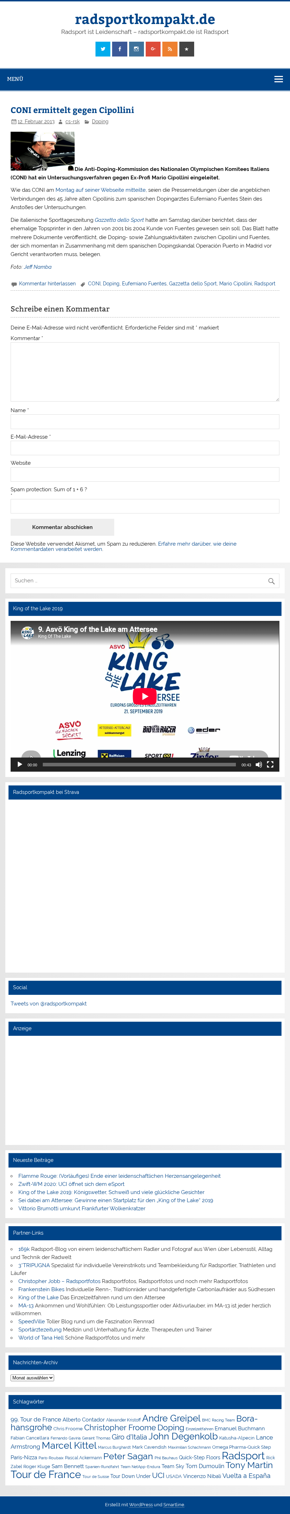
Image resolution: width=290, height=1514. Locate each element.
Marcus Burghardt (114, 1447)
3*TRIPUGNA (34, 1265)
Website (21, 463)
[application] (145, 696)
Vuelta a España (246, 1475)
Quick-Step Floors (199, 1457)
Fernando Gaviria (66, 1438)
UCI (158, 1475)
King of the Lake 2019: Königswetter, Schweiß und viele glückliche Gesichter (111, 1192)
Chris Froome (68, 1428)
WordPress (141, 1504)
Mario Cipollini (235, 283)
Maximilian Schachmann (189, 1447)
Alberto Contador (84, 1419)
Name (20, 410)
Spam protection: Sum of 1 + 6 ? (49, 489)
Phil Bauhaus (166, 1458)
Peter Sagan (128, 1456)
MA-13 (26, 1305)
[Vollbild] (270, 764)
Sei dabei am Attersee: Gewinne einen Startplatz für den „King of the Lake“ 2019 (115, 1200)
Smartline (173, 1504)
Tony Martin (249, 1465)
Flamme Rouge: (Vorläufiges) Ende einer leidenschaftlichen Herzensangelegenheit (119, 1176)
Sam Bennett (68, 1466)
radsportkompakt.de (145, 19)
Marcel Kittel (69, 1445)
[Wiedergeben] (19, 764)
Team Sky (173, 1466)
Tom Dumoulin (205, 1466)
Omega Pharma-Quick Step (241, 1447)
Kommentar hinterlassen (47, 283)
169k (24, 1249)
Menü (15, 79)
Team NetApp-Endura (140, 1467)
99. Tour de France (36, 1419)
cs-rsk (72, 121)
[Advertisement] (145, 1090)
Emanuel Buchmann (240, 1428)
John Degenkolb (183, 1436)
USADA (174, 1476)
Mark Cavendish (149, 1447)
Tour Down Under (130, 1476)
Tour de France (46, 1474)
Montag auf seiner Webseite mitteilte (101, 190)
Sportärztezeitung (40, 1329)
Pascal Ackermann (83, 1457)
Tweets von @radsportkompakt (49, 1004)
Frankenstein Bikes (41, 1289)
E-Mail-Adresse (31, 437)
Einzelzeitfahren (199, 1429)
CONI (94, 283)
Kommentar (27, 338)
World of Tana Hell (41, 1338)
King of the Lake (38, 1297)
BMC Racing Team (218, 1420)
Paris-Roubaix (51, 1458)
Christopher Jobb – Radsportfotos (59, 1281)
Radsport (265, 283)
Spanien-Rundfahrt (102, 1467)
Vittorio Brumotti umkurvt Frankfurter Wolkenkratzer (81, 1208)
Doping (100, 121)
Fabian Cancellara (30, 1438)
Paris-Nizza (24, 1457)
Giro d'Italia (129, 1437)
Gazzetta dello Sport (193, 283)
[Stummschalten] (258, 764)
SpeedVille (31, 1321)
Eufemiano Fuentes (144, 283)
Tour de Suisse (95, 1476)
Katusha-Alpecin (237, 1438)
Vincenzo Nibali (202, 1476)
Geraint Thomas (96, 1438)
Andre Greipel (171, 1418)
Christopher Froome (120, 1427)
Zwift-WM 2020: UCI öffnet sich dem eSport (71, 1184)
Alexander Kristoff (123, 1420)
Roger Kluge (36, 1466)
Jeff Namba (38, 267)
